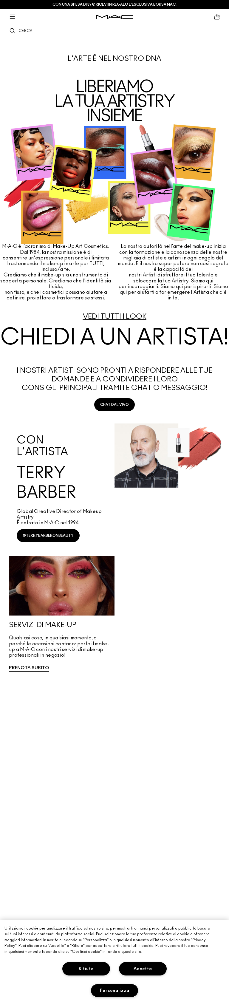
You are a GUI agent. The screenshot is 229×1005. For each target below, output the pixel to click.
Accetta (143, 969)
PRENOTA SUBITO (29, 668)
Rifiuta (86, 969)
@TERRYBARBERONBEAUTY (48, 535)
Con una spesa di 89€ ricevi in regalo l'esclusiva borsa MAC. (114, 4)
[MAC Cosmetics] (115, 17)
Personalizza (114, 990)
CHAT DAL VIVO (114, 404)
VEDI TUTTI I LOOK (114, 316)
